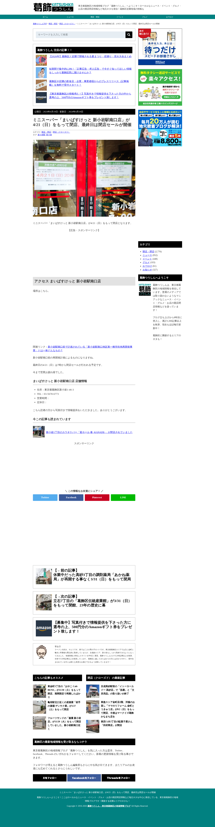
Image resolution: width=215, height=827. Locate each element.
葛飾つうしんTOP (40, 24)
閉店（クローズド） (67, 24)
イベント (119, 17)
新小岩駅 (41, 135)
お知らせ (147, 269)
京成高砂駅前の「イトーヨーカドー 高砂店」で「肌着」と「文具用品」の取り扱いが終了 (117, 690)
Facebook (71, 497)
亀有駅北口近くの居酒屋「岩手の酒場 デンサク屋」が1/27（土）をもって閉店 (64, 706)
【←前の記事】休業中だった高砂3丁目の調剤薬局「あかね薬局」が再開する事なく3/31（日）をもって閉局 (92, 574)
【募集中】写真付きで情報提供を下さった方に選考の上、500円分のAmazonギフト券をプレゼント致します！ (92, 626)
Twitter (45, 497)
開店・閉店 (95, 17)
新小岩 (49, 135)
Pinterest (97, 497)
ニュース (70, 17)
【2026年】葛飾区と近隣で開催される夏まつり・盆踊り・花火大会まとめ (90, 56)
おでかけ (169, 17)
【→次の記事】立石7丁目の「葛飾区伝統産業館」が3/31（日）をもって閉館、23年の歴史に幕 (92, 600)
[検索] (128, 34)
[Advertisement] (84, 252)
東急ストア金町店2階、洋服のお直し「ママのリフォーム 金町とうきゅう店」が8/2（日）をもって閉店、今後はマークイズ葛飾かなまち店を (118, 709)
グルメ (144, 17)
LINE (123, 497)
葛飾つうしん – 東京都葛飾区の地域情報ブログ (109, 806)
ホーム (45, 17)
